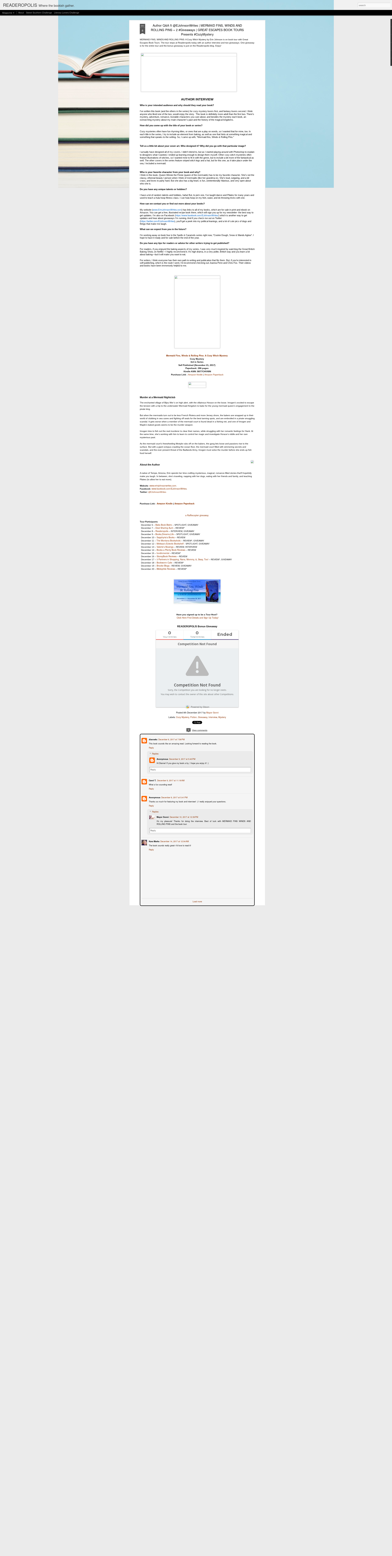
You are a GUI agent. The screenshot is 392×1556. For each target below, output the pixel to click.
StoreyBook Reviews (167, 556)
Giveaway (202, 717)
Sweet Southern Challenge (39, 12)
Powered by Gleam (200, 706)
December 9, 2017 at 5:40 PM (182, 758)
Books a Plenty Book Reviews (171, 549)
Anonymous (162, 758)
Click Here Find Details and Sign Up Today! (198, 617)
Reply (151, 747)
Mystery (222, 717)
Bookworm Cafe (164, 562)
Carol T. (152, 780)
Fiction (193, 717)
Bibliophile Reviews (166, 568)
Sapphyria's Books (166, 537)
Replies (155, 753)
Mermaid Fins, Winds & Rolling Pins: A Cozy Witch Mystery (197, 355)
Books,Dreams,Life (164, 534)
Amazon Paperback (213, 374)
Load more (197, 901)
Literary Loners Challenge (66, 12)
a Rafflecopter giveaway (197, 515)
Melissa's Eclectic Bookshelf (170, 543)
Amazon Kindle (195, 374)
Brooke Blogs (163, 565)
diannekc (153, 739)
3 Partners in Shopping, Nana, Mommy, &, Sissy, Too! (182, 559)
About (21, 12)
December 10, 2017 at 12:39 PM (183, 816)
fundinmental (163, 553)
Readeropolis (161, 531)
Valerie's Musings (165, 546)
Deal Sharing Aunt (164, 527)
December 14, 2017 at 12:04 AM (174, 841)
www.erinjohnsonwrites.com (162, 485)
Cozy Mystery (182, 717)
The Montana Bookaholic (168, 540)
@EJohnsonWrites (157, 492)
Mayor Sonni (212, 712)
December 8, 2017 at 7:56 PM (171, 739)
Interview (213, 717)
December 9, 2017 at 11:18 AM (170, 780)
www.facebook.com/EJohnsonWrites (169, 488)
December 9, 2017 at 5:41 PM (174, 797)
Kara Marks (154, 841)
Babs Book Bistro (163, 524)
